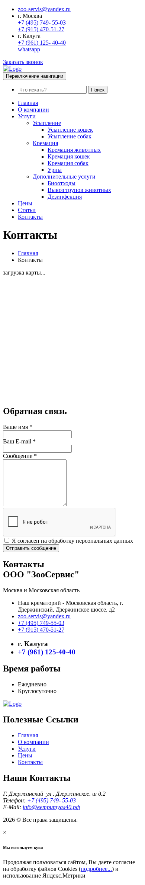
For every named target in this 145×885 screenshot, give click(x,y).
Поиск (97, 90)
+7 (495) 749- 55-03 (42, 22)
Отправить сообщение (31, 548)
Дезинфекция (65, 196)
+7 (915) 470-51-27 (41, 29)
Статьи (27, 210)
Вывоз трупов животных (79, 190)
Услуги (27, 116)
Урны (55, 170)
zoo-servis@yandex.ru (44, 9)
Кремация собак (68, 163)
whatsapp (29, 49)
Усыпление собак (69, 136)
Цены (25, 203)
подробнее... (96, 869)
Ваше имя (17, 427)
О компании (33, 109)
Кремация (45, 143)
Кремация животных (74, 150)
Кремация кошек (69, 156)
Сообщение (20, 456)
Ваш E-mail (19, 441)
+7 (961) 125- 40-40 (42, 42)
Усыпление (47, 123)
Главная (28, 103)
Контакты (30, 217)
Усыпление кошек (70, 129)
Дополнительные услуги (64, 176)
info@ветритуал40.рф (51, 807)
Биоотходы (61, 183)
